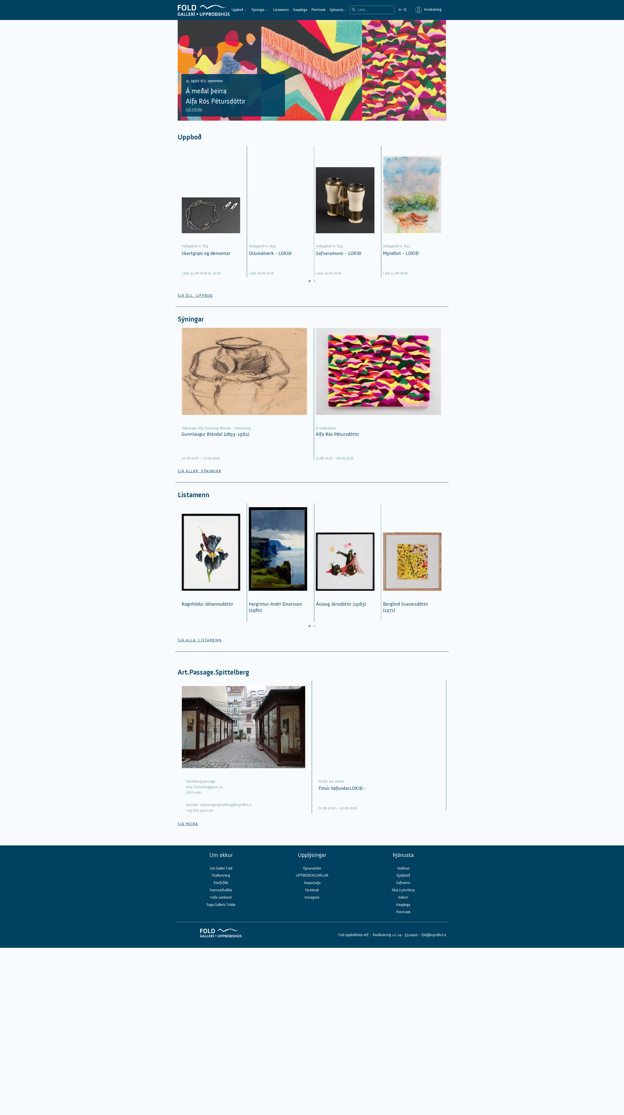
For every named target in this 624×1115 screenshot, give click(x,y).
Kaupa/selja (312, 883)
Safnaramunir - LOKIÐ (338, 253)
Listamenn (281, 10)
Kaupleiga (300, 10)
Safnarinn (403, 883)
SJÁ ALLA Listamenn (199, 640)
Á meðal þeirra (326, 428)
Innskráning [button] (431, 10)
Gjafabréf (403, 875)
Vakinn (403, 897)
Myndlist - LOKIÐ (401, 253)
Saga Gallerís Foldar (220, 904)
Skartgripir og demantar (206, 253)
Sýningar (258, 10)
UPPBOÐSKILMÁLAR (312, 875)
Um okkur (221, 855)
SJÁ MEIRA (194, 109)
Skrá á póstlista (403, 890)
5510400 (411, 935)
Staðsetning (221, 875)
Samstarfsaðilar (221, 890)
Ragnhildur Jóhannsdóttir (207, 604)
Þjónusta (336, 10)
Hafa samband (221, 897)
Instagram (312, 897)
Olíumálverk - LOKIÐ (270, 253)
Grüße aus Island (331, 781)
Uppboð (237, 10)
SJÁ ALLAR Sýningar (199, 471)
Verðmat (403, 868)
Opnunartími (312, 868)
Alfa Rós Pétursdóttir (337, 434)
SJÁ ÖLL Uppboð (195, 295)
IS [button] (402, 10)
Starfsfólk (221, 883)
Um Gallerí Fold (221, 868)
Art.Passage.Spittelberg (213, 672)
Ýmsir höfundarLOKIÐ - (342, 788)
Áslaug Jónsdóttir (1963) (341, 604)
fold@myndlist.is (433, 935)
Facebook (312, 890)
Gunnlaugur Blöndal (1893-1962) (215, 434)
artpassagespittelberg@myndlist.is (226, 805)
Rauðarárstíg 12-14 (386, 935)
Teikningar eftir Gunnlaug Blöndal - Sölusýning (216, 428)
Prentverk (318, 10)
